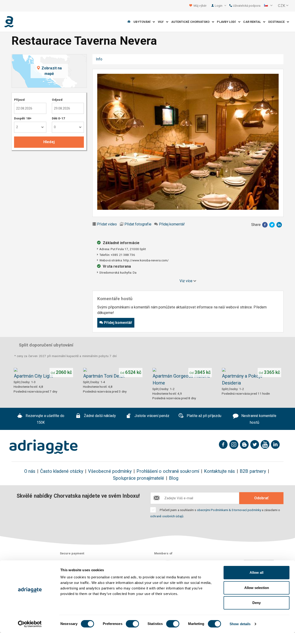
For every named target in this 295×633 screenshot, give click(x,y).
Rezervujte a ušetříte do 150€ (44, 419)
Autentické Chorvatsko (191, 22)
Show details (240, 624)
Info (99, 59)
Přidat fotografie (137, 224)
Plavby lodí (227, 22)
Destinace (277, 22)
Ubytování (143, 22)
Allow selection (256, 588)
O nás (29, 471)
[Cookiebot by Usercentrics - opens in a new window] (30, 624)
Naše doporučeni (159, 59)
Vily (162, 22)
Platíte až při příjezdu (203, 416)
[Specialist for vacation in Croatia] (43, 446)
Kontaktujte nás (219, 471)
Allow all (256, 572)
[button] (268, 6)
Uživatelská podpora (246, 5)
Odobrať (261, 498)
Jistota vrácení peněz (151, 416)
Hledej (48, 142)
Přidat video (107, 224)
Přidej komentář (172, 224)
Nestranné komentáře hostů (258, 419)
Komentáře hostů (124, 59)
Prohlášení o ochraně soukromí (167, 471)
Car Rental (253, 22)
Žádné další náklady (99, 416)
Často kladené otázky (61, 471)
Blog (173, 478)
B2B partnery (253, 471)
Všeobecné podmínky (110, 471)
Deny (256, 603)
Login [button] (219, 5)
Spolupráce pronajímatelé (138, 478)
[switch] (132, 623)
